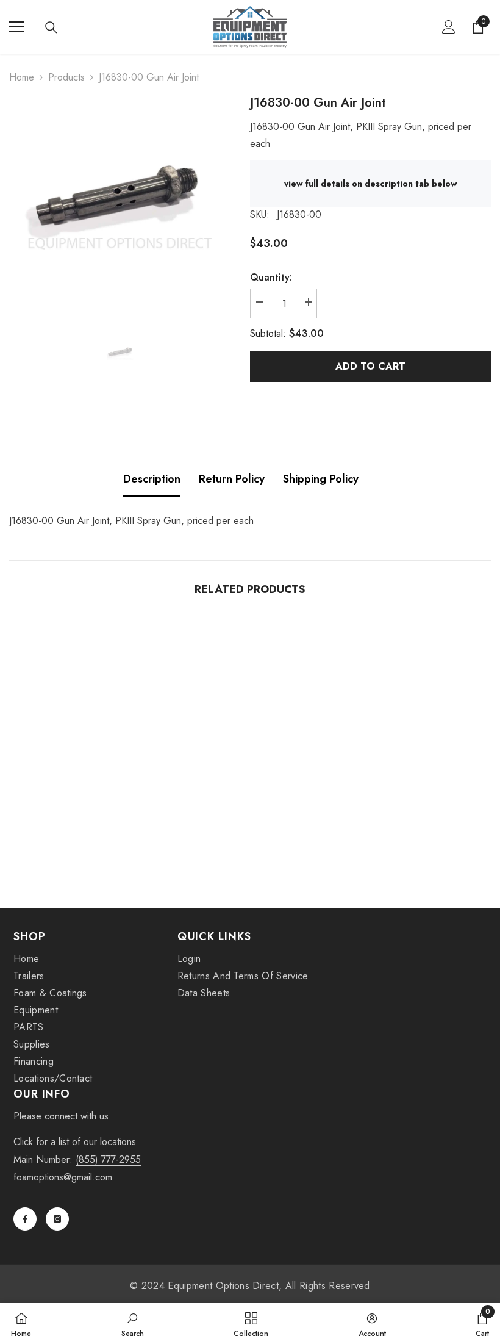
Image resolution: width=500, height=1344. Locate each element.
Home (21, 77)
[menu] (16, 27)
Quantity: (271, 277)
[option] (120, 205)
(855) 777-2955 (108, 1159)
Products (66, 77)
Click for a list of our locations (74, 1142)
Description (151, 479)
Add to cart (370, 366)
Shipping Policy (321, 479)
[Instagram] (57, 1219)
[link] (86, 841)
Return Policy (232, 479)
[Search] (51, 27)
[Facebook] (25, 1219)
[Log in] (448, 27)
